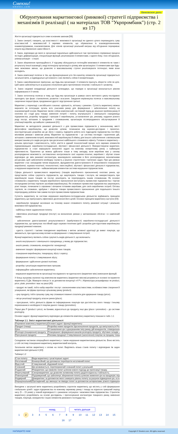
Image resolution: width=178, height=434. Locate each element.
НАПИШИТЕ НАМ (21, 431)
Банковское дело (151, 12)
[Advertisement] (144, 74)
